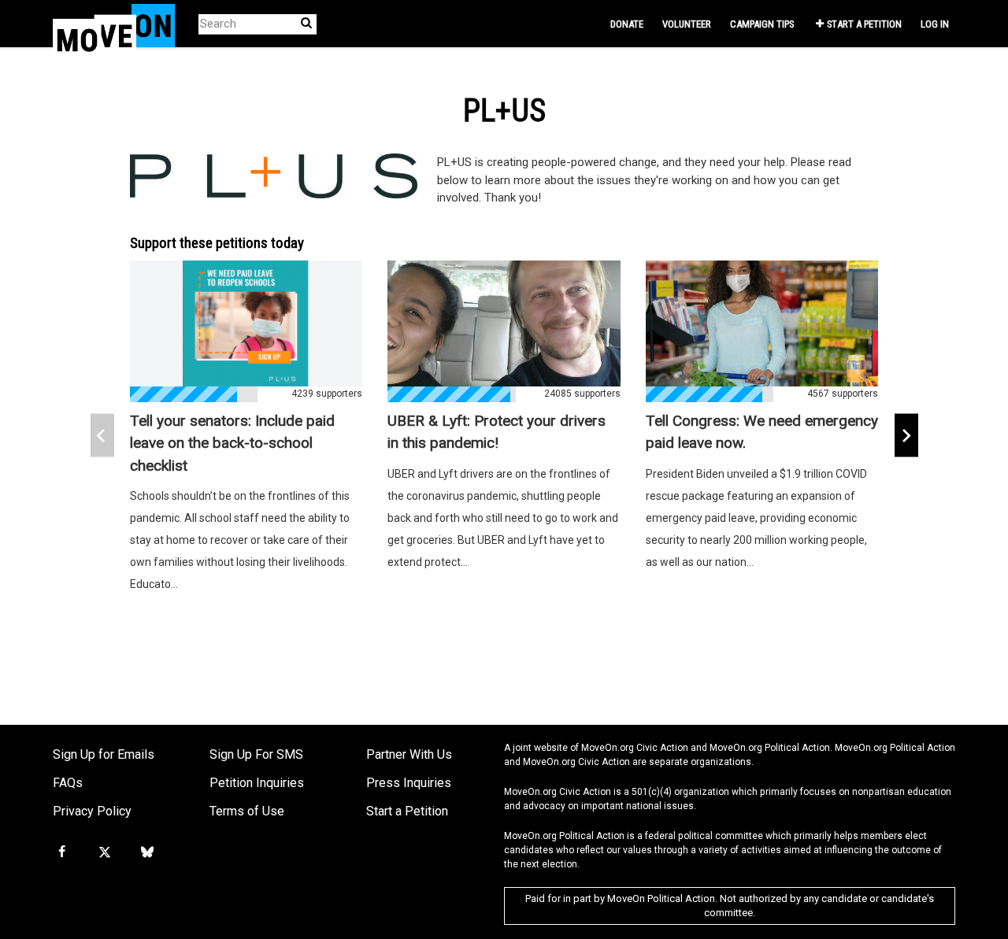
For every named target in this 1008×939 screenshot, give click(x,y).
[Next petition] (906, 435)
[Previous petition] (102, 435)
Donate (626, 24)
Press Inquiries (408, 782)
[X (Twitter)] (104, 852)
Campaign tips (762, 24)
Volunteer (686, 24)
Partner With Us (409, 754)
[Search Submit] (306, 23)
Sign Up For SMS (256, 754)
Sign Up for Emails (103, 754)
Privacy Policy (92, 811)
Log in (935, 24)
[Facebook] (61, 852)
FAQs (68, 782)
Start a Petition (864, 24)
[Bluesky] (147, 852)
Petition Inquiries (256, 782)
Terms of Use (246, 811)
